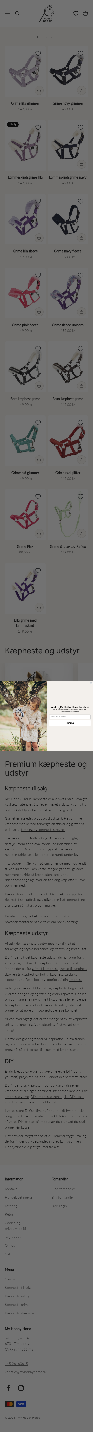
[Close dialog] (91, 683)
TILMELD (69, 723)
